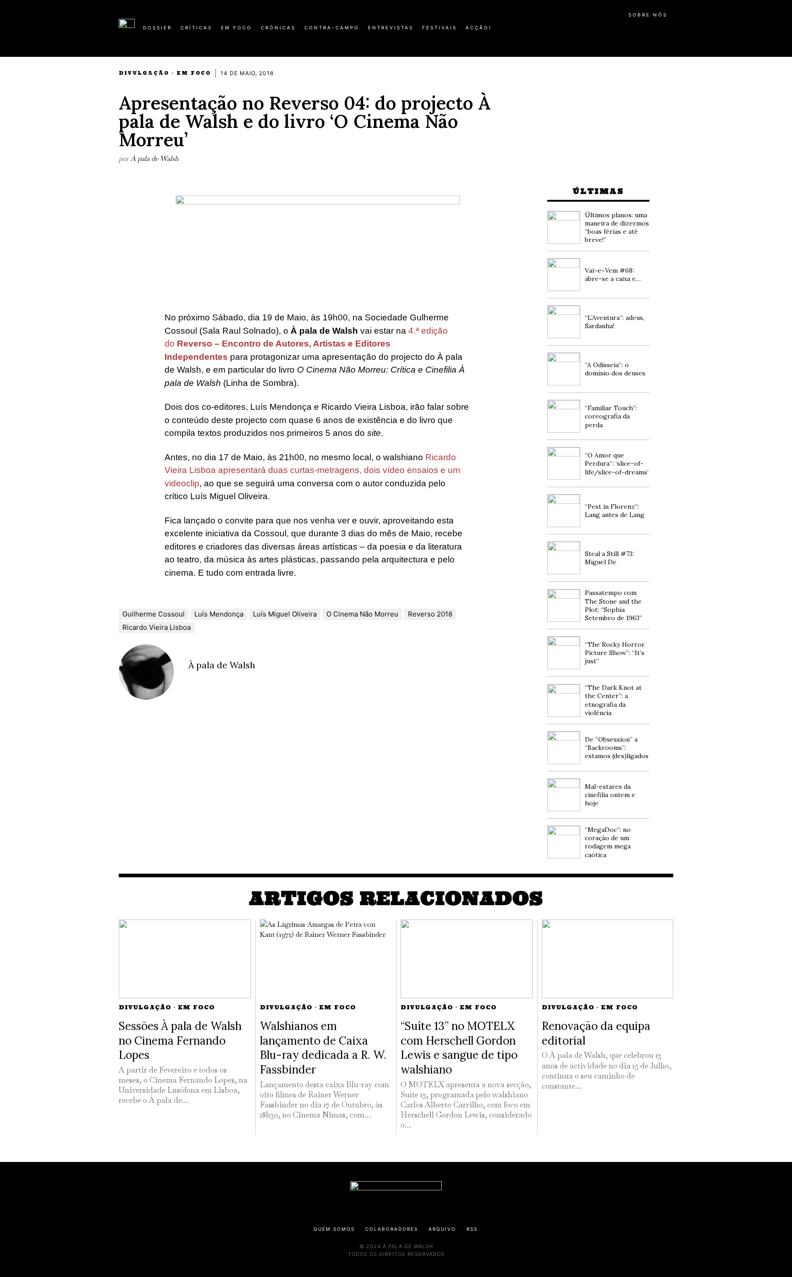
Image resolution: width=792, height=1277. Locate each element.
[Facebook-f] (584, 31)
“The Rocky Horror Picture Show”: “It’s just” (615, 652)
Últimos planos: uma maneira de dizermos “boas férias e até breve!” (617, 227)
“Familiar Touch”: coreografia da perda (611, 416)
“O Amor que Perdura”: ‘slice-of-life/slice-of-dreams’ (617, 463)
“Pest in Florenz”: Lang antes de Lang (614, 510)
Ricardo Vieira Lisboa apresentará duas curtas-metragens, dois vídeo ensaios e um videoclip (312, 470)
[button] (668, 32)
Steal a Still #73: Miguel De (609, 558)
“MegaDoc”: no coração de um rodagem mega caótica (608, 842)
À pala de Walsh (155, 158)
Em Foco (193, 73)
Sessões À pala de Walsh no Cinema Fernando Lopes (180, 1040)
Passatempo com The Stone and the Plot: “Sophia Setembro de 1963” (613, 605)
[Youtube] (643, 31)
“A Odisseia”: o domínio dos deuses (615, 369)
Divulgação (144, 73)
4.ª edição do (306, 344)
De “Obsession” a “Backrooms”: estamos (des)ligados (617, 747)
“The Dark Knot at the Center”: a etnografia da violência (613, 700)
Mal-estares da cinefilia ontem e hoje (610, 794)
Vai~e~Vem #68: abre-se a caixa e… (613, 274)
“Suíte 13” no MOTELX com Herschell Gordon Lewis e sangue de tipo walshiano (459, 1047)
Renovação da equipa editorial (596, 1033)
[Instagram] (614, 31)
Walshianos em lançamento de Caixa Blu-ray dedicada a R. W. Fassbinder (323, 1047)
